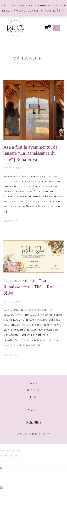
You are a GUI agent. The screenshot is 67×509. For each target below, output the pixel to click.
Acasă (34, 383)
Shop (33, 397)
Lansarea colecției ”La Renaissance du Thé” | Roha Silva (30, 286)
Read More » (11, 220)
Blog (18, 168)
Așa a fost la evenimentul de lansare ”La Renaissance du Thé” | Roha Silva (30, 153)
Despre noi (33, 390)
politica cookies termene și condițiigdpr (12, 455)
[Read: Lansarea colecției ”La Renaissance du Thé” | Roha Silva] (33, 256)
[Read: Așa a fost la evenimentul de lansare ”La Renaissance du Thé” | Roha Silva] (33, 109)
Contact (33, 410)
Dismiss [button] (61, 10)
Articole (8, 168)
